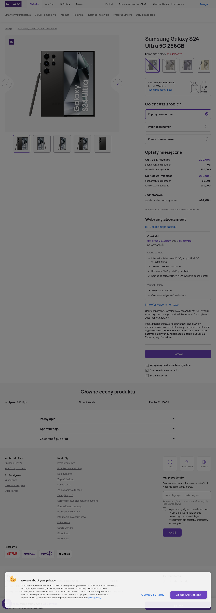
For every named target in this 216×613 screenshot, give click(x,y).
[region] (108, 590)
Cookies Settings (152, 594)
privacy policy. (94, 597)
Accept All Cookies (188, 595)
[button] (13, 579)
